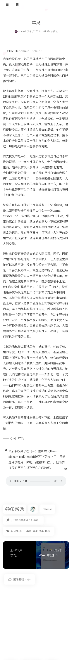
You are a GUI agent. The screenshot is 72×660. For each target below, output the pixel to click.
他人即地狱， (18, 531)
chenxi (22, 31)
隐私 (47, 531)
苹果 (41, 531)
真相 (35, 531)
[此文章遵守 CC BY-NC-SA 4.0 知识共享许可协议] (14, 509)
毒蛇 (28, 531)
